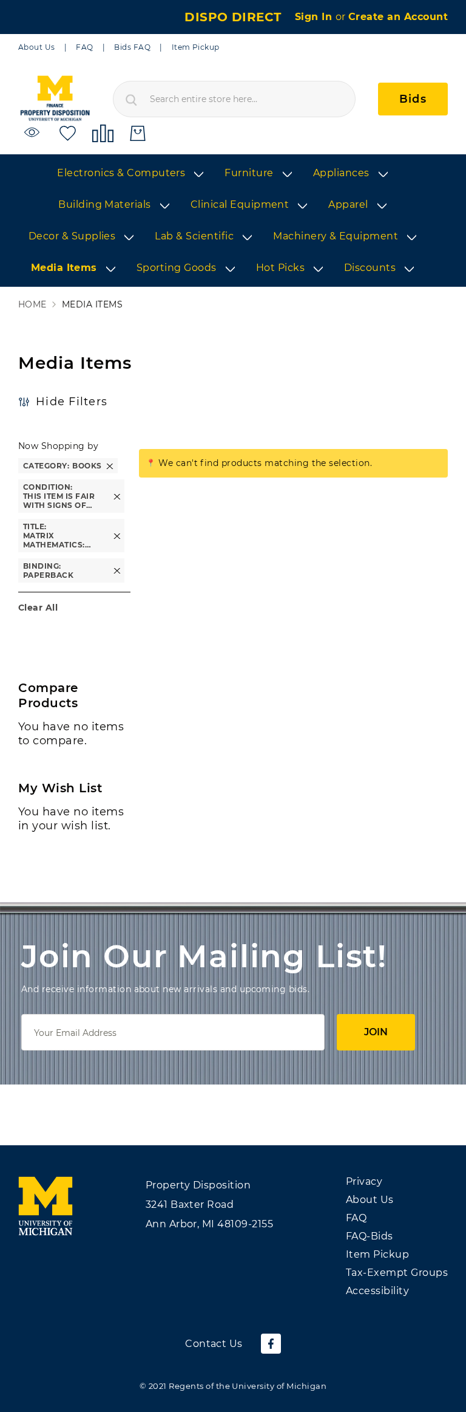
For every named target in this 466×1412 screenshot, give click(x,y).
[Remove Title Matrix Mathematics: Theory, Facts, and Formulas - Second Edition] (117, 535)
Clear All (38, 607)
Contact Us (214, 1343)
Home (32, 305)
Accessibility (377, 1291)
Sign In (315, 16)
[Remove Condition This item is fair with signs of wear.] (117, 496)
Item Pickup (196, 47)
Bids (413, 99)
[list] (233, 221)
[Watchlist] (33, 133)
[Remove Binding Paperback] (117, 570)
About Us (36, 47)
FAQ (84, 47)
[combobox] (234, 99)
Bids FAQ (132, 47)
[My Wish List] (67, 133)
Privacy (364, 1181)
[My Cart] (138, 133)
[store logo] (54, 99)
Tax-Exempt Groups (397, 1272)
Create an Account (398, 16)
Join (376, 1032)
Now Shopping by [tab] (58, 445)
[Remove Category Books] (110, 465)
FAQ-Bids (369, 1236)
